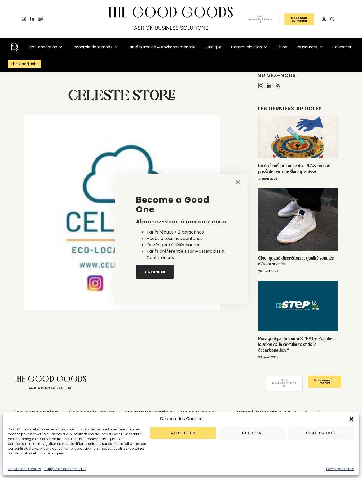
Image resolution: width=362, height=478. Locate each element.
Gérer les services (340, 469)
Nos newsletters (260, 19)
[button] (351, 418)
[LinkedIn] (32, 19)
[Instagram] (24, 19)
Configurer (321, 433)
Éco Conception (42, 47)
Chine (281, 47)
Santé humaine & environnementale (161, 47)
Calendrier (341, 47)
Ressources (307, 47)
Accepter (183, 433)
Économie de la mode (92, 47)
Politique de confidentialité (65, 469)
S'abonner (154, 272)
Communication (246, 47)
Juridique (213, 47)
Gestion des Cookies (24, 469)
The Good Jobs (24, 64)
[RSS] (277, 85)
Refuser (252, 433)
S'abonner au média (299, 19)
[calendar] (41, 19)
